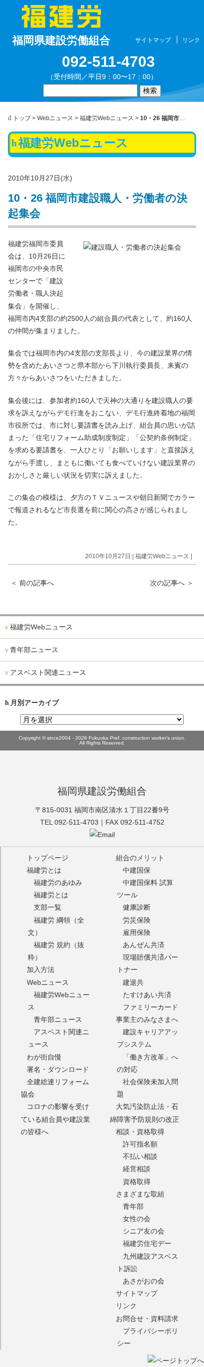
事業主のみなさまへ (147, 1019)
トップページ (47, 858)
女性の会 (137, 1219)
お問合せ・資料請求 (147, 1319)
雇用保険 (137, 932)
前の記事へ (32, 583)
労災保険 (137, 920)
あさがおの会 (143, 1281)
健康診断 (137, 907)
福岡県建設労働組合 (102, 791)
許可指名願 (140, 1144)
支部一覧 (47, 907)
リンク (191, 40)
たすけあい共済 (147, 995)
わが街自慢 (44, 1057)
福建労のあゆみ (58, 882)
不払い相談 (140, 1156)
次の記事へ (172, 583)
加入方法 (40, 969)
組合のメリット (140, 858)
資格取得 (137, 1182)
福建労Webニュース (107, 118)
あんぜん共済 (143, 945)
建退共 (133, 982)
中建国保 (137, 870)
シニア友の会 (143, 1231)
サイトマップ (153, 40)
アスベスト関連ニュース (48, 672)
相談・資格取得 (140, 1132)
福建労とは (44, 870)
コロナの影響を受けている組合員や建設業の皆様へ (55, 1118)
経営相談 (137, 1169)
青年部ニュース (34, 650)
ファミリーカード (150, 1007)
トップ (22, 118)
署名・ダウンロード (58, 1069)
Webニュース (55, 118)
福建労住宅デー (147, 1243)
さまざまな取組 (140, 1194)
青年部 (133, 1206)
